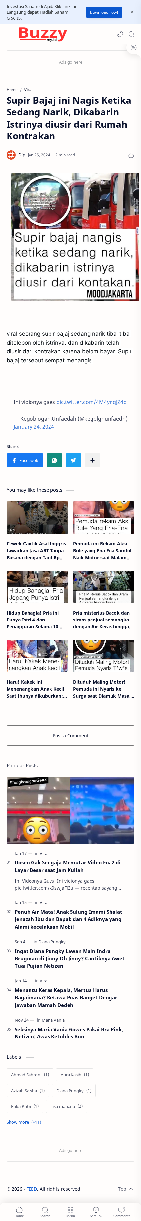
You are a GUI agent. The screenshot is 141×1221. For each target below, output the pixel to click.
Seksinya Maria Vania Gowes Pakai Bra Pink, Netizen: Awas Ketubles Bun (69, 1033)
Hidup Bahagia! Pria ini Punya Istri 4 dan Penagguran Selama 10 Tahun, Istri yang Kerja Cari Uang (37, 620)
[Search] (131, 34)
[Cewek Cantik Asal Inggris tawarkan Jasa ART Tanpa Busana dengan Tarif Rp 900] (37, 517)
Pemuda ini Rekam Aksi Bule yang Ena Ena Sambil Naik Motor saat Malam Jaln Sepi (102, 551)
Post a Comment (71, 735)
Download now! (104, 12)
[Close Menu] (132, 12)
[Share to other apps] (92, 460)
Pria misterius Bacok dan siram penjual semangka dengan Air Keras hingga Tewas (101, 620)
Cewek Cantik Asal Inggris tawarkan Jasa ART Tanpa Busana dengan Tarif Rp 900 (36, 551)
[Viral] (44, 853)
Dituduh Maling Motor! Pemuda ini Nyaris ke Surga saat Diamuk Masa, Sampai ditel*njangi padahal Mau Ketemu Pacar (102, 689)
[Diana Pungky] (52, 942)
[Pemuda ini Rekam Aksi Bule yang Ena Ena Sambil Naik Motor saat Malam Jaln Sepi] (104, 517)
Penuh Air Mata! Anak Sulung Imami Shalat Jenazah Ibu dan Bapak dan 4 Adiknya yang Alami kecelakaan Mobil (68, 919)
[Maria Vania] (53, 1020)
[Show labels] (25, 1122)
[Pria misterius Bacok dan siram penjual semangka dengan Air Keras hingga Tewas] (104, 587)
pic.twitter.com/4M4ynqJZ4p (91, 401)
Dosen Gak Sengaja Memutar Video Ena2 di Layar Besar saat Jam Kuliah (68, 866)
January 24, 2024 (34, 426)
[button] (120, 34)
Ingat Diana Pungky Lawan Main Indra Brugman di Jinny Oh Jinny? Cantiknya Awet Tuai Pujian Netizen (70, 958)
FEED (31, 1189)
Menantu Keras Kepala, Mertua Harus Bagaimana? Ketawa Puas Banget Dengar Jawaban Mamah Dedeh (66, 997)
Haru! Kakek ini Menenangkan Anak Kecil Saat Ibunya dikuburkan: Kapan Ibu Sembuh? (35, 689)
